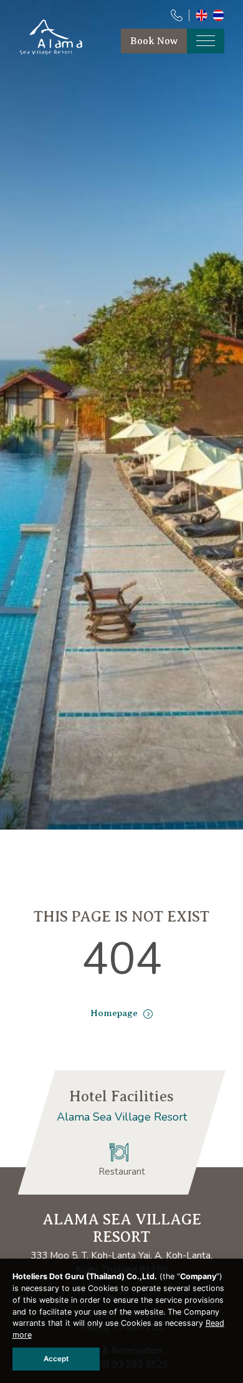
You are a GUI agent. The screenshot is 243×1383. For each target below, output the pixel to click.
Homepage (115, 1013)
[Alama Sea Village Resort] (54, 53)
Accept (56, 1358)
